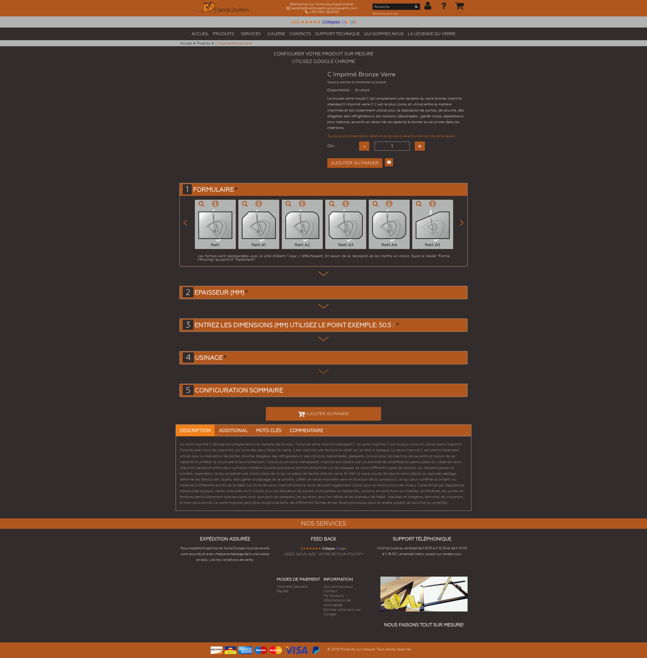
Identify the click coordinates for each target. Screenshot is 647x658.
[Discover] (216, 649)
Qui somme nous (338, 586)
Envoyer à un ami (389, 162)
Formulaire (215, 190)
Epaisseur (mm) (221, 292)
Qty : (331, 146)
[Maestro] (261, 649)
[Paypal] (315, 649)
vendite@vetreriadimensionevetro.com (324, 8)
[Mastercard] (275, 649)
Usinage (210, 358)
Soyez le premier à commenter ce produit (356, 82)
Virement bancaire (292, 586)
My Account (334, 596)
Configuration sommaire (239, 390)
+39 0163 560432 (324, 12)
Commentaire (306, 430)
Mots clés (269, 430)
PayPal (282, 591)
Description (195, 430)
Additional (233, 430)
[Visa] (296, 649)
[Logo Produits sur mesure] (226, 8)
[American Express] (245, 649)
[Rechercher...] (416, 8)
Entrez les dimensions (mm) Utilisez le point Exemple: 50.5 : (296, 325)
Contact (330, 591)
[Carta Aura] (230, 649)
